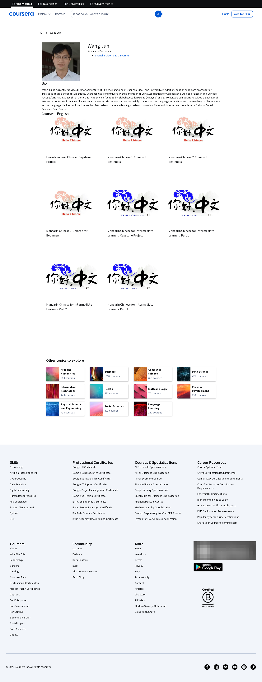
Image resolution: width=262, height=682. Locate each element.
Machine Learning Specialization (153, 507)
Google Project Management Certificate (95, 490)
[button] (60, 14)
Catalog (14, 572)
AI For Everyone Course (148, 479)
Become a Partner (20, 618)
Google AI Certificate (84, 467)
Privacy (139, 566)
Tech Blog (78, 577)
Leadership (16, 560)
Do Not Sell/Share (145, 612)
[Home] (41, 32)
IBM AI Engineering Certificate (89, 502)
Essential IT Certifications (212, 494)
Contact (139, 583)
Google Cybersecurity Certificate (92, 473)
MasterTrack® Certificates (25, 589)
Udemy (14, 635)
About (13, 549)
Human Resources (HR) (23, 496)
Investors (140, 554)
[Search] (158, 14)
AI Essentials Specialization (150, 467)
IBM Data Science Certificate (89, 513)
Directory (140, 595)
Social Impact (17, 623)
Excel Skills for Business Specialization (157, 496)
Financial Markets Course (149, 502)
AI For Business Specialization (152, 473)
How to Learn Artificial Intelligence (216, 506)
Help (137, 572)
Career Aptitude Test (209, 467)
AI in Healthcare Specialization (152, 484)
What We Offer (18, 554)
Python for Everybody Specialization (156, 519)
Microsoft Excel (18, 502)
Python (14, 513)
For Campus (17, 612)
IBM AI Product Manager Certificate (92, 507)
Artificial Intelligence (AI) (24, 473)
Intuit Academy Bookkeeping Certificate (95, 519)
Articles (139, 589)
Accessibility (142, 577)
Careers (14, 566)
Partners (77, 554)
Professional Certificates (24, 583)
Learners (78, 549)
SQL (12, 519)
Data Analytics (18, 484)
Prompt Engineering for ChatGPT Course (158, 513)
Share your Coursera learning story (217, 523)
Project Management (22, 507)
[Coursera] (21, 14)
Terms (138, 560)
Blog (75, 566)
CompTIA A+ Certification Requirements (220, 479)
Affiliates (140, 600)
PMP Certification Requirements (215, 511)
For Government (19, 606)
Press (138, 549)
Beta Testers (80, 560)
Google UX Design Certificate (89, 496)
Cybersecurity (18, 479)
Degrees (15, 595)
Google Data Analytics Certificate (91, 479)
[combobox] (108, 14)
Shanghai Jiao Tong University (112, 56)
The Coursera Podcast (85, 572)
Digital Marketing (19, 490)
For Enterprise (18, 600)
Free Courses (18, 629)
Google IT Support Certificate (90, 484)
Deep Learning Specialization (151, 490)
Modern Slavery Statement (150, 606)
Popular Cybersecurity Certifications (218, 517)
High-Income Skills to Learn (212, 500)
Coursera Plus (18, 577)
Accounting (16, 467)
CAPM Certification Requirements (216, 473)
